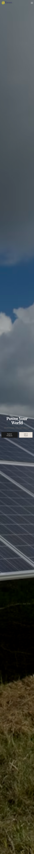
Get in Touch (26, 434)
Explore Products (9, 434)
